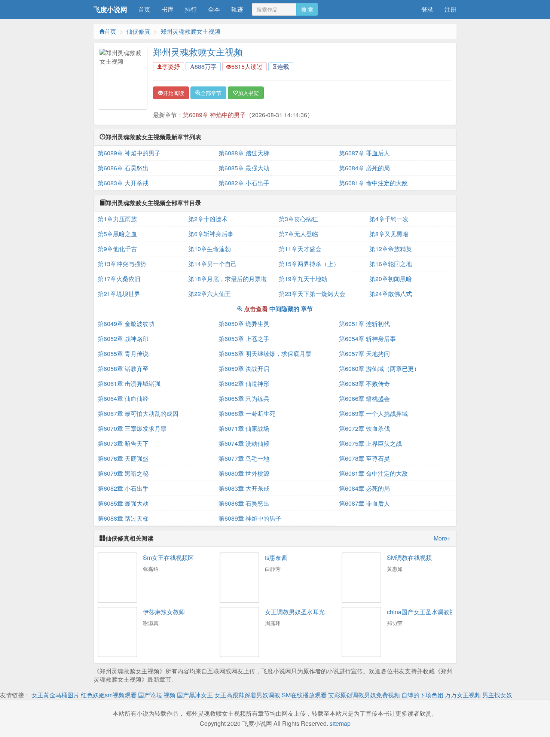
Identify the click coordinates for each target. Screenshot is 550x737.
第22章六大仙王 (209, 293)
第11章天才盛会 (300, 248)
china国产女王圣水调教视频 (424, 611)
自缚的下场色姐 (422, 695)
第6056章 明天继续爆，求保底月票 (265, 353)
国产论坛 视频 (156, 695)
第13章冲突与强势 (122, 263)
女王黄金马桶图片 (55, 695)
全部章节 (211, 93)
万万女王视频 (463, 695)
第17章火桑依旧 (119, 278)
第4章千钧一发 (389, 218)
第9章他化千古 (117, 248)
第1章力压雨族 (117, 218)
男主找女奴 (497, 695)
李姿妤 (171, 66)
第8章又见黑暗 (389, 233)
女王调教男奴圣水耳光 (295, 611)
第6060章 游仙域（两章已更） (379, 368)
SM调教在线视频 (409, 557)
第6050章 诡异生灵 (244, 323)
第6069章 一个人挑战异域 (373, 413)
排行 (191, 9)
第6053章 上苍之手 (244, 338)
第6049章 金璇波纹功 (126, 323)
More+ (442, 538)
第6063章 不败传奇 (364, 383)
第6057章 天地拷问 (364, 353)
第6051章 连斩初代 (364, 323)
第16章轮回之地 (390, 263)
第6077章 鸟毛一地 (244, 458)
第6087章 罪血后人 (364, 153)
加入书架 (248, 93)
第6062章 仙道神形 (244, 383)
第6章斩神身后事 (210, 233)
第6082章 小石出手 (244, 183)
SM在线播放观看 (304, 695)
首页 (144, 9)
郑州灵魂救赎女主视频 (190, 31)
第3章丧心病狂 (298, 218)
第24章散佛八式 (390, 293)
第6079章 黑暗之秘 (123, 473)
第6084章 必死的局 (364, 168)
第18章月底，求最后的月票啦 (227, 278)
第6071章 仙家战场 (244, 428)
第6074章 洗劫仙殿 (244, 443)
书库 (168, 9)
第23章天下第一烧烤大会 (312, 293)
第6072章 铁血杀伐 (364, 428)
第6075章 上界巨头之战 (370, 443)
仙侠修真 (138, 31)
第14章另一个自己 (212, 263)
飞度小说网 (110, 9)
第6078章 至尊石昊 (364, 458)
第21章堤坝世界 (119, 293)
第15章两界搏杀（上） (309, 263)
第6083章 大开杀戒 (123, 183)
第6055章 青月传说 (123, 353)
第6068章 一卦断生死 (247, 413)
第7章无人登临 (298, 233)
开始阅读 (173, 93)
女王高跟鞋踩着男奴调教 (247, 695)
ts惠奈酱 (276, 557)
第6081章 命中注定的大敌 (373, 183)
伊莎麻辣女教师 (164, 611)
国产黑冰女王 (195, 695)
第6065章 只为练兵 (244, 398)
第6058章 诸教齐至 (123, 368)
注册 (450, 9)
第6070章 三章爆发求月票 (132, 428)
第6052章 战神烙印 (123, 338)
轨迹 (237, 9)
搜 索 (307, 9)
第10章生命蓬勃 (209, 248)
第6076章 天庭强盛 (123, 458)
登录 (427, 9)
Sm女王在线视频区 (168, 557)
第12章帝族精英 (390, 248)
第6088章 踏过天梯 (244, 153)
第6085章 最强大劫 (244, 168)
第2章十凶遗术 (207, 218)
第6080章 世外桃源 (244, 473)
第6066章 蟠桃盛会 (364, 398)
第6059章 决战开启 (244, 368)
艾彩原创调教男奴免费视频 (364, 695)
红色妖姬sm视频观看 (109, 695)
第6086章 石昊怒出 (123, 168)
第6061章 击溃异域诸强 (129, 383)
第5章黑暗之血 (117, 233)
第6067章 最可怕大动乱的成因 (138, 413)
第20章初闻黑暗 (390, 278)
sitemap (340, 723)
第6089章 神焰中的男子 (214, 114)
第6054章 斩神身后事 (367, 338)
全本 (214, 9)
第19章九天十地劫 (303, 278)
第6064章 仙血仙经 (123, 398)
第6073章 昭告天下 (123, 443)
